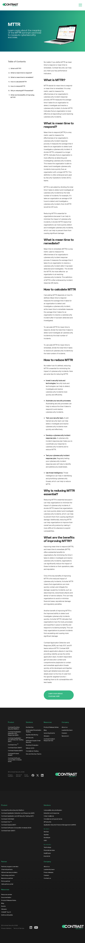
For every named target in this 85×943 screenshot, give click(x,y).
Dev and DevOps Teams (33, 754)
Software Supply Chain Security (33, 741)
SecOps (46, 831)
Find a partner (5, 881)
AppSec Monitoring (32, 734)
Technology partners (8, 875)
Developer (47, 837)
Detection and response (51, 813)
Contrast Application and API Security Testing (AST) (15, 740)
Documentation (6, 897)
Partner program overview (9, 866)
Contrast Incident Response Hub (49, 739)
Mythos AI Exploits (7, 915)
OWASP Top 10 (6, 912)
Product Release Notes (51, 727)
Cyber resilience (49, 816)
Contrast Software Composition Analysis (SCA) (15, 760)
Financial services (49, 850)
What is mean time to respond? (21, 73)
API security (47, 822)
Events (3, 906)
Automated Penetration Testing (33, 731)
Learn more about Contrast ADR (55, 695)
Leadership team (67, 730)
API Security (29, 737)
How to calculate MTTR (19, 82)
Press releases (48, 872)
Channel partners (7, 869)
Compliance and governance (53, 819)
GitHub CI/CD (30, 748)
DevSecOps (29, 727)
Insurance (47, 856)
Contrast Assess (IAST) (15, 750)
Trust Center (26, 775)
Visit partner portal (7, 884)
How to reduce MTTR (18, 86)
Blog (45, 730)
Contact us (47, 878)
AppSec (46, 834)
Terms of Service (19, 775)
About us (64, 727)
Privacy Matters (10, 775)
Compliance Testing (32, 751)
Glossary (46, 736)
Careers (64, 733)
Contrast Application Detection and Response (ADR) (14, 733)
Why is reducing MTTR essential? (22, 90)
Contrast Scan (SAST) (15, 747)
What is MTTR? (16, 68)
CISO (45, 840)
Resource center (6, 894)
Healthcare (47, 853)
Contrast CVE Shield (7, 819)
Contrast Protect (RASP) (13, 754)
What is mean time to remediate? (22, 77)
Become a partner (7, 878)
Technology (47, 847)
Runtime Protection (32, 745)
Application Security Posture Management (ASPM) (60, 824)
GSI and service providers (9, 872)
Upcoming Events (49, 733)
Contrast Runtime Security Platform (13, 728)
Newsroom (65, 736)
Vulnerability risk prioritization (53, 810)
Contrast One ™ (6, 822)
